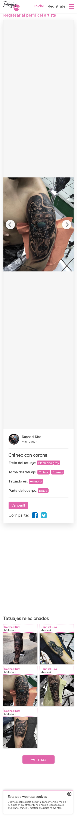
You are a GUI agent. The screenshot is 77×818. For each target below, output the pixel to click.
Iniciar (39, 6)
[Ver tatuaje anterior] (10, 224)
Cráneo (57, 472)
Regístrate (56, 6)
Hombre (36, 481)
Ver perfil (18, 505)
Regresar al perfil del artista (29, 15)
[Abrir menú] (71, 6)
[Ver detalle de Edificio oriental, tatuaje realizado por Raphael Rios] (57, 690)
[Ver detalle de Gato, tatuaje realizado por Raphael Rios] (20, 732)
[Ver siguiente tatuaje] (66, 224)
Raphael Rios (21, 629)
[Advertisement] (38, 566)
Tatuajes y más (11, 6)
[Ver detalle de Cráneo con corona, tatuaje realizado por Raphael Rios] (20, 690)
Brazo (43, 490)
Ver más (38, 759)
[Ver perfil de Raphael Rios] (38, 439)
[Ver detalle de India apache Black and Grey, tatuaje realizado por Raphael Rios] (20, 648)
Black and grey (48, 463)
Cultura (44, 472)
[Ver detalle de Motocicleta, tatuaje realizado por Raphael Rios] (57, 648)
